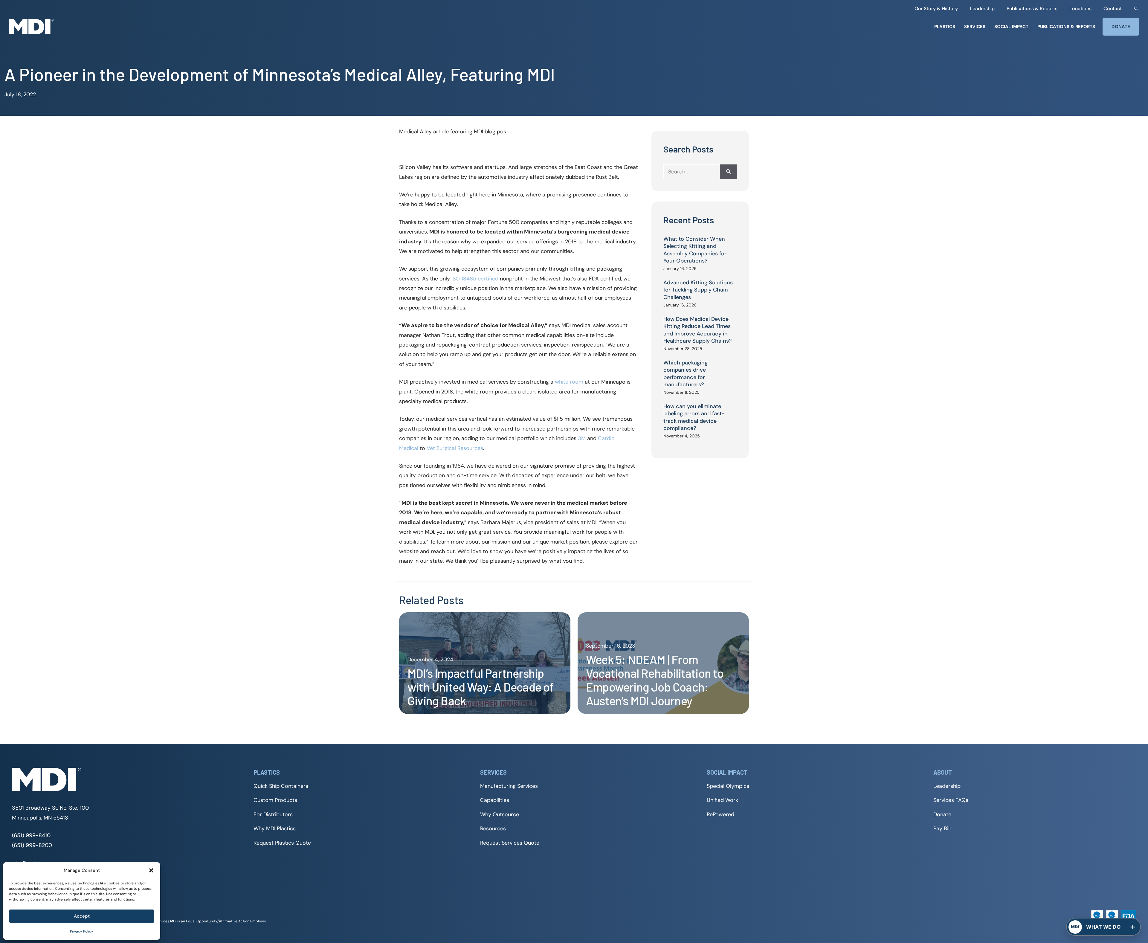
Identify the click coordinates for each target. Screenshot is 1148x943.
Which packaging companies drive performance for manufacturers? (685, 373)
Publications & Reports (1032, 8)
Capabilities (494, 800)
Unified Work (722, 800)
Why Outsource (499, 814)
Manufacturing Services (509, 786)
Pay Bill (942, 828)
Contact (1112, 8)
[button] (151, 870)
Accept (82, 916)
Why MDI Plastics (275, 828)
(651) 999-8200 (32, 845)
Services (974, 27)
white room (569, 381)
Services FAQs (950, 800)
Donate (1121, 27)
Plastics (944, 27)
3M (582, 438)
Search (1136, 8)
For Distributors (273, 814)
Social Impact (1011, 27)
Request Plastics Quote (282, 842)
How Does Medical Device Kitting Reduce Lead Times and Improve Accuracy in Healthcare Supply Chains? (697, 329)
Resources (493, 828)
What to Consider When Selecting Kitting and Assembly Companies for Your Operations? (694, 249)
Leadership (982, 8)
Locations (1080, 8)
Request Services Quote (509, 842)
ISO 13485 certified (474, 278)
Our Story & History (936, 8)
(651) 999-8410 (31, 835)
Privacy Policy (81, 931)
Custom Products (275, 800)
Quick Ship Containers (281, 786)
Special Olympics (728, 786)
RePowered (720, 814)
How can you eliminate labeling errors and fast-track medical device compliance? (694, 417)
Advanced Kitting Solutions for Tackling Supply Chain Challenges (698, 290)
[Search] (728, 171)
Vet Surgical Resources (455, 448)
